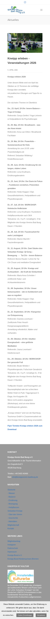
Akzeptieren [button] (41, 615)
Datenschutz (13, 548)
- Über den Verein (15, 514)
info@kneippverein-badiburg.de (25, 477)
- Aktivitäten (12, 521)
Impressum (12, 552)
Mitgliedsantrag (14, 541)
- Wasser (11, 493)
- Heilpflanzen (13, 507)
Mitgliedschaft (13, 525)
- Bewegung (13, 504)
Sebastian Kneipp (15, 511)
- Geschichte (13, 518)
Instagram (12, 545)
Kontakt (11, 529)
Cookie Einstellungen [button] (25, 615)
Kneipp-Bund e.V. (15, 555)
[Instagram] (25, 2)
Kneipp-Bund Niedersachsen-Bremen (23, 559)
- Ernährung (12, 500)
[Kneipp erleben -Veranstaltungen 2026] (25, 43)
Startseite (11, 490)
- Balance (11, 497)
